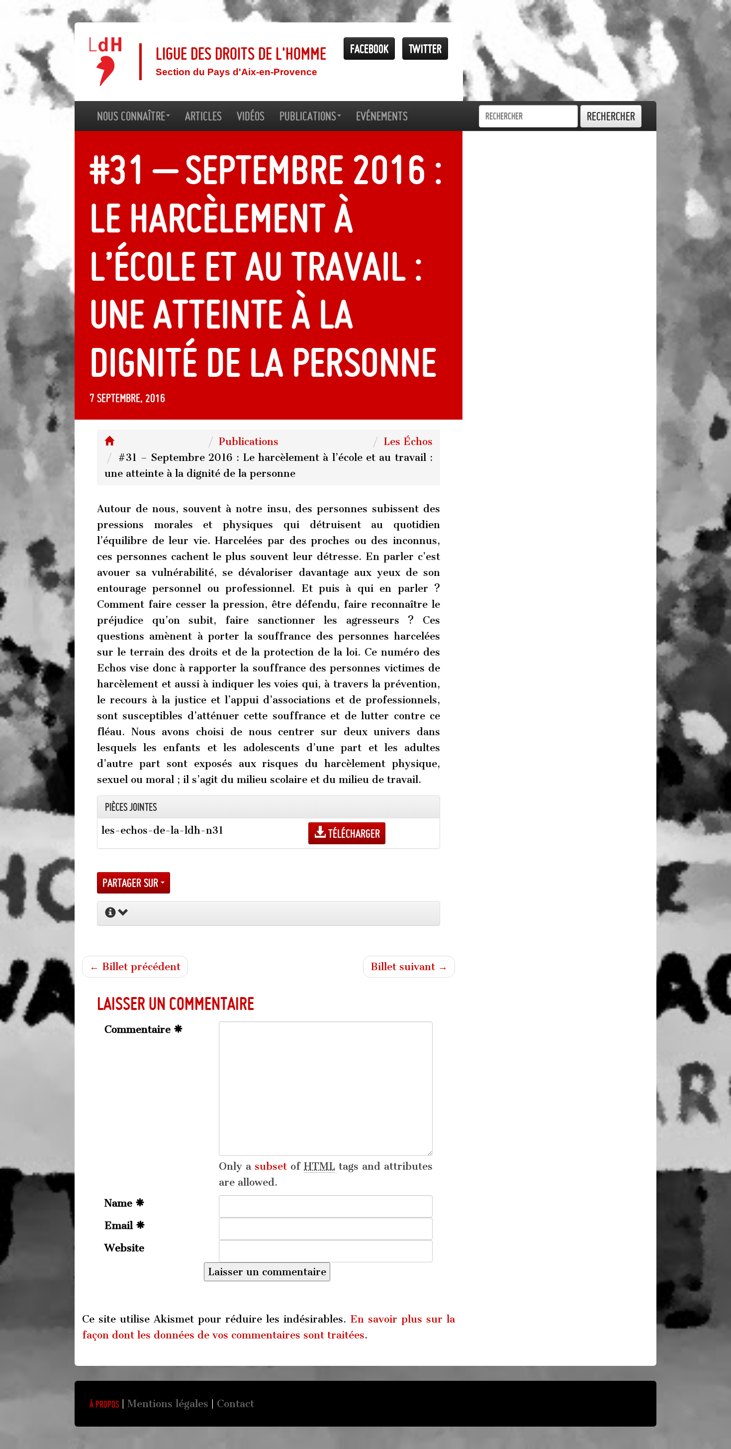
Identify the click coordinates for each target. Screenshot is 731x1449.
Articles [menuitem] (203, 116)
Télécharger (353, 833)
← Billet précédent (135, 967)
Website (124, 1248)
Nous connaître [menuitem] (131, 116)
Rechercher (611, 116)
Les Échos (408, 441)
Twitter (425, 48)
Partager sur (131, 883)
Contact (235, 1404)
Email (120, 1225)
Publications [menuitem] (307, 116)
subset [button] (271, 1166)
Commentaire (139, 1029)
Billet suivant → (409, 967)
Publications (248, 441)
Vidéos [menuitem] (251, 116)
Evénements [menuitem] (382, 116)
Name (119, 1203)
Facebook (369, 48)
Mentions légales (167, 1404)
